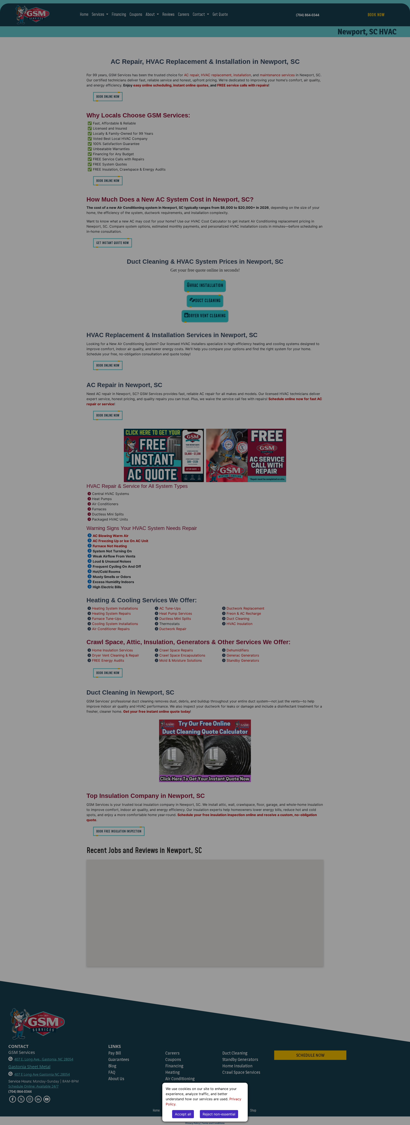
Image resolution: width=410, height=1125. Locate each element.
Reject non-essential (219, 1114)
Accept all (183, 1114)
